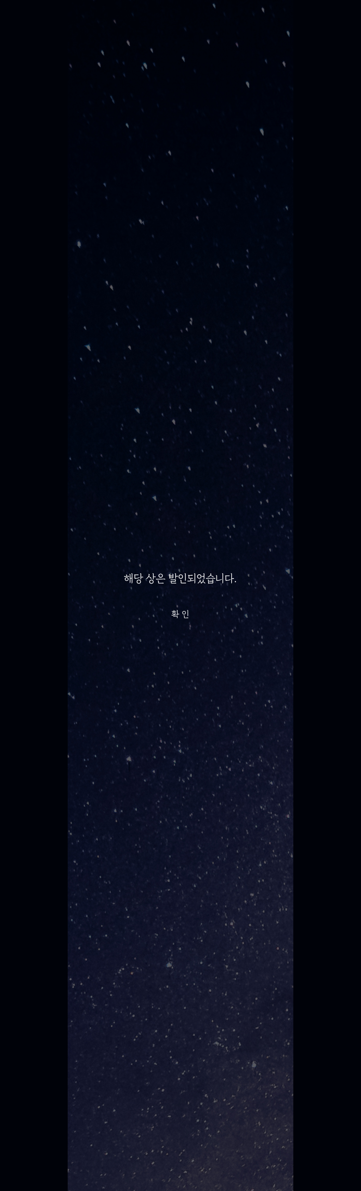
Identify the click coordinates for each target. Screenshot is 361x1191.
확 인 (180, 614)
